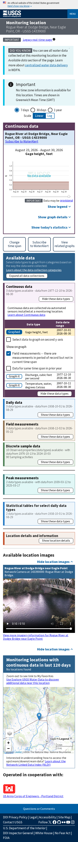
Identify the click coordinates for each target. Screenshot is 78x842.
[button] (39, 716)
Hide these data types (56, 299)
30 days (41, 110)
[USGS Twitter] (50, 823)
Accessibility (47, 817)
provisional (66, 200)
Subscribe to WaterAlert (21, 141)
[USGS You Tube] (68, 823)
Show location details (56, 540)
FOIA (6, 838)
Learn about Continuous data (26, 315)
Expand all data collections (26, 276)
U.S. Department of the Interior (24, 828)
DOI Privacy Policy (15, 817)
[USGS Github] (59, 823)
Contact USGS (12, 822)
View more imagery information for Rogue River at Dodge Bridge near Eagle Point (35, 637)
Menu (73, 13)
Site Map (64, 817)
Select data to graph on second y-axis (37, 339)
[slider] (69, 196)
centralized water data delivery (46, 65)
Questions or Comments (39, 809)
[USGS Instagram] (72, 823)
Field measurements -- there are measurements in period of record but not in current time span (42, 357)
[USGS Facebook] (54, 823)
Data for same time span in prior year (37, 368)
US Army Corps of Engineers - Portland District (33, 796)
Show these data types (55, 415)
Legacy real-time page (37, 40)
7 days (25, 110)
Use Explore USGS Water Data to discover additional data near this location (32, 681)
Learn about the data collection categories (34, 270)
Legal (33, 817)
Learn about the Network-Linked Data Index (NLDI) (36, 763)
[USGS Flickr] (63, 823)
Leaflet (18, 752)
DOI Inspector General (18, 833)
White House (44, 833)
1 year (58, 110)
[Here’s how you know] (39, 4)
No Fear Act (62, 833)
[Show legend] (71, 738)
